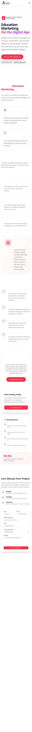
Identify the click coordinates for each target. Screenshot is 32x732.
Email (5, 523)
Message (6, 535)
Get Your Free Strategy (11, 57)
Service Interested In (9, 529)
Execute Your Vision (16, 379)
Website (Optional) (8, 517)
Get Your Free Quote (16, 548)
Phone (18, 511)
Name (5, 511)
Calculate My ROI (16, 407)
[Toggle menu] (29, 2)
